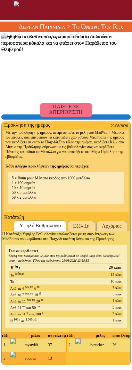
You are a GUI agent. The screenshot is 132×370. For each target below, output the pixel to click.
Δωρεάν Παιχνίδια (42, 26)
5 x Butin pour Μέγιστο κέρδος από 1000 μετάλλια (51, 178)
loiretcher (97, 345)
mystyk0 (31, 345)
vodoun (30, 358)
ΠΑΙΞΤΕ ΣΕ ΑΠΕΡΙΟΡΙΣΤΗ (66, 109)
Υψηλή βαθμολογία (40, 225)
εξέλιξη (81, 226)
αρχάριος (111, 226)
